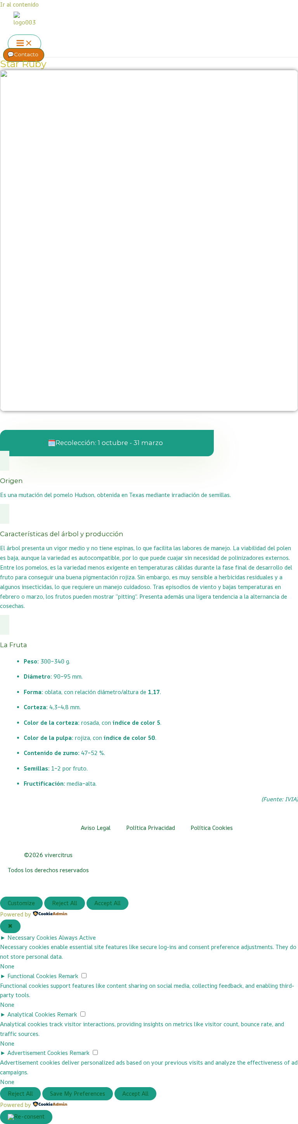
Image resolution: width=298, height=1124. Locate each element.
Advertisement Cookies (37, 1052)
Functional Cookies (32, 976)
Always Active (77, 937)
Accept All (107, 903)
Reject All (64, 903)
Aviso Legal (96, 827)
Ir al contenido (19, 4)
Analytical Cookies (31, 1014)
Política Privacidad (150, 827)
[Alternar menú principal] (24, 44)
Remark (68, 976)
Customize (21, 903)
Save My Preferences (77, 1093)
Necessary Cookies (32, 937)
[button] (24, 55)
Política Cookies (212, 827)
